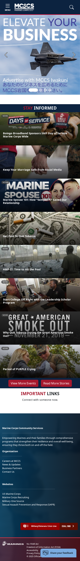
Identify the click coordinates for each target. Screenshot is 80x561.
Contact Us (8, 471)
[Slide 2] (40, 90)
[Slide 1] (33, 90)
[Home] (24, 7)
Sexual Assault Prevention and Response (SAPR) (28, 504)
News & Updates (11, 464)
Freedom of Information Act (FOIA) (43, 547)
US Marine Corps (11, 493)
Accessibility (32, 550)
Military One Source (13, 501)
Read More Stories (56, 383)
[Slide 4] (49, 90)
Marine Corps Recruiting (15, 497)
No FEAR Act (33, 543)
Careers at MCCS (11, 461)
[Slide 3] (45, 90)
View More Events (23, 383)
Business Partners (12, 468)
